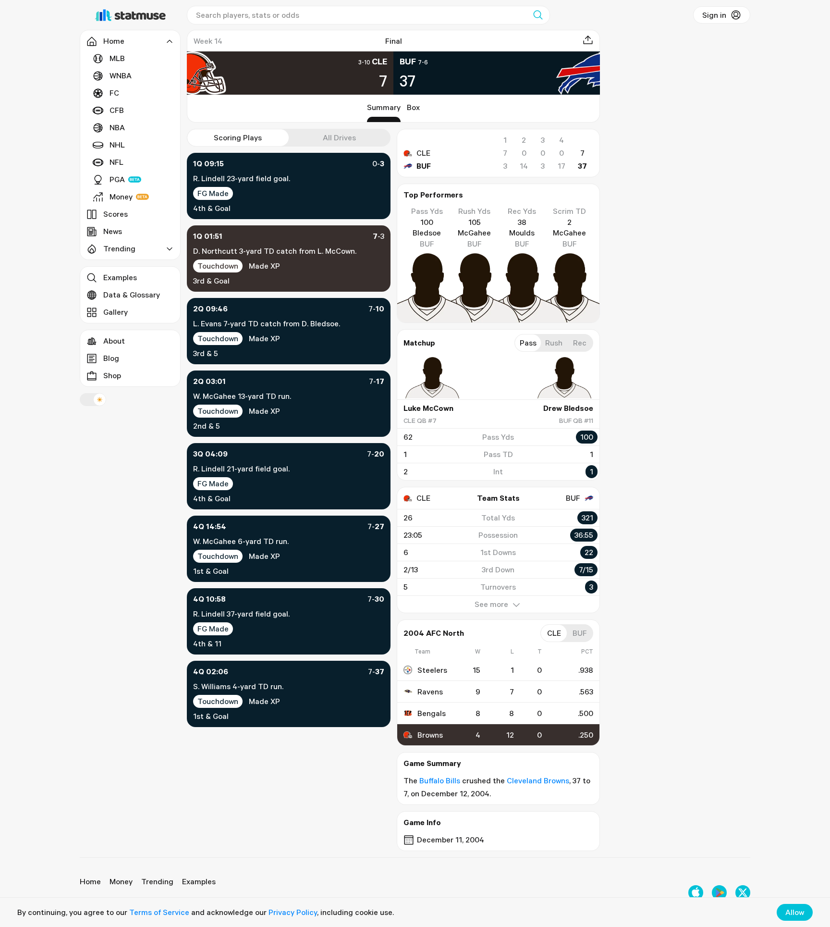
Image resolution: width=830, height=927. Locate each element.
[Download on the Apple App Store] (695, 892)
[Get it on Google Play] (719, 892)
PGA (117, 179)
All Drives (339, 137)
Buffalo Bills (439, 780)
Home (90, 881)
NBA (117, 127)
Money (121, 196)
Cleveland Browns (538, 780)
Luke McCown (428, 408)
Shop (112, 375)
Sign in (714, 15)
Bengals (431, 713)
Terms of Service (159, 912)
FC (114, 92)
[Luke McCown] (432, 377)
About (114, 340)
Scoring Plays (238, 137)
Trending (157, 881)
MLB (117, 58)
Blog (111, 358)
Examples (120, 277)
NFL (116, 162)
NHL (117, 144)
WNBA (121, 75)
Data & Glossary (131, 294)
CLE (423, 153)
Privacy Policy (293, 912)
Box (413, 107)
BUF (423, 166)
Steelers (432, 670)
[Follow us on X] (742, 892)
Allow (794, 912)
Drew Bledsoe (568, 408)
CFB (117, 110)
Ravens (430, 691)
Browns (430, 734)
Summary (384, 107)
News (112, 231)
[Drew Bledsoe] (564, 377)
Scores (115, 214)
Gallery (115, 312)
